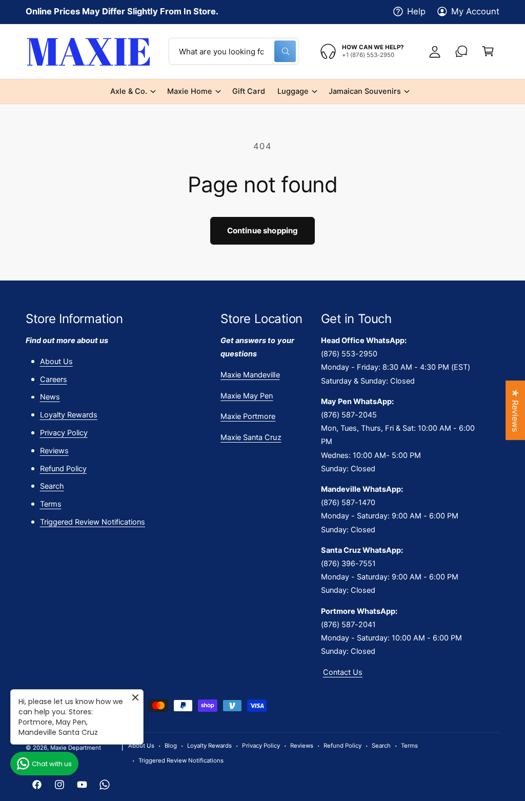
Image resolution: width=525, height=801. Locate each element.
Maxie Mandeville (249, 374)
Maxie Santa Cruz (250, 437)
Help (416, 11)
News (50, 397)
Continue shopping (262, 230)
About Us (56, 361)
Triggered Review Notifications (92, 522)
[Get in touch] (461, 51)
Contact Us (342, 672)
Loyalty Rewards (68, 414)
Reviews (54, 450)
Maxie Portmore (247, 416)
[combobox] (233, 51)
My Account (475, 11)
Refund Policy (63, 468)
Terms (51, 504)
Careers (53, 379)
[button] (488, 51)
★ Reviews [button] (515, 410)
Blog (171, 745)
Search (52, 486)
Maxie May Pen (246, 395)
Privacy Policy (64, 432)
